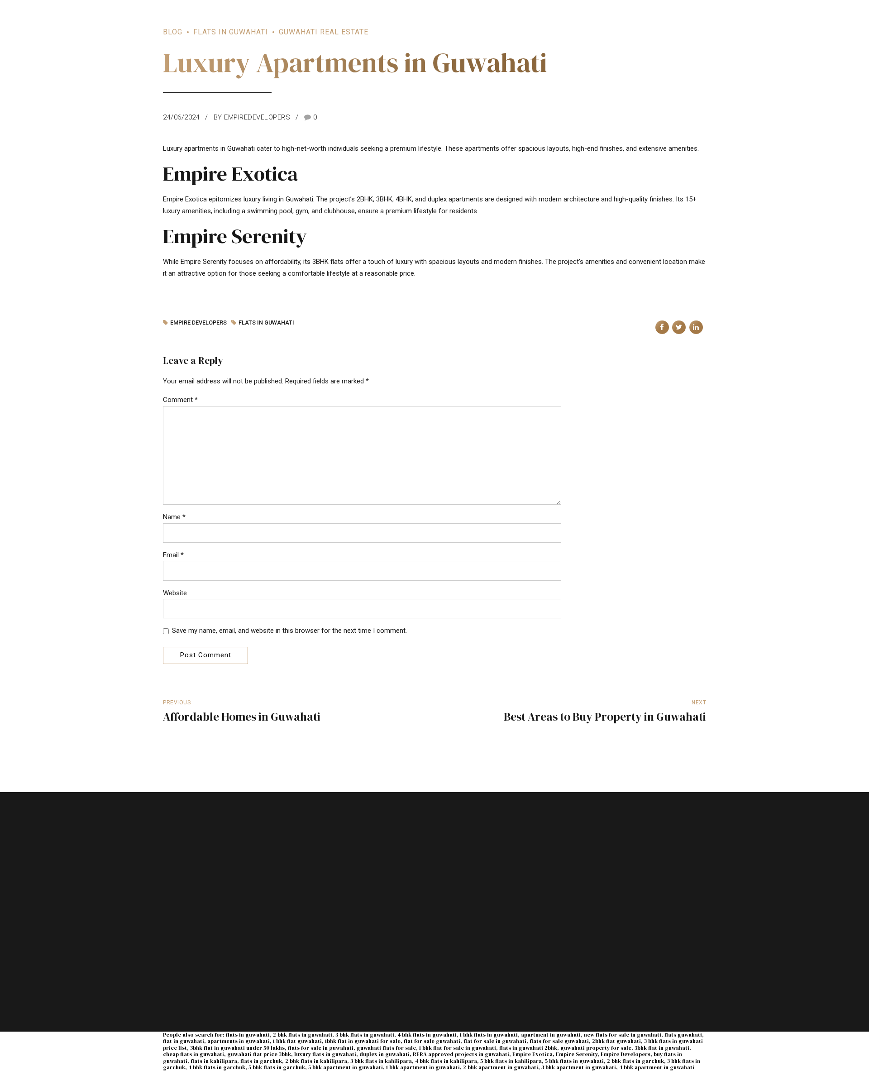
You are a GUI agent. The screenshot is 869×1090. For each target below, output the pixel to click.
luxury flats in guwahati (325, 1054)
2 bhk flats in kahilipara (316, 1061)
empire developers (198, 323)
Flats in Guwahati (230, 32)
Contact (314, 930)
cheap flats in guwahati (193, 1054)
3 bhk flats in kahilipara (381, 1061)
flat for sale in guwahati (494, 1041)
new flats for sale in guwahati (622, 1034)
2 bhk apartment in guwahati (500, 1067)
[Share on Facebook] (662, 327)
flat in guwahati (183, 1041)
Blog (172, 32)
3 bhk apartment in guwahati (578, 1067)
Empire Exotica (532, 1054)
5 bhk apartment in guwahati (345, 1067)
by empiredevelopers (252, 117)
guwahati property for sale (595, 1048)
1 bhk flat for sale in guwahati (457, 1048)
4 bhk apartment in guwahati (656, 1067)
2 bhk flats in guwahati (302, 1034)
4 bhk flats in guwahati (427, 1034)
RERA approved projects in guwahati (461, 1054)
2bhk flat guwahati (616, 1041)
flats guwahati (683, 1034)
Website (175, 593)
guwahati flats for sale (386, 1048)
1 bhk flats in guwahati (489, 1034)
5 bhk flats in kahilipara (511, 1061)
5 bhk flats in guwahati (574, 1061)
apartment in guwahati (551, 1034)
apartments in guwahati (238, 1041)
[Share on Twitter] (679, 327)
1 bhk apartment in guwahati (423, 1067)
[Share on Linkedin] (696, 327)
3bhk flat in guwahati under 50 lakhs (237, 1048)
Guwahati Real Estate (323, 32)
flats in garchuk (261, 1061)
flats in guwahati (266, 323)
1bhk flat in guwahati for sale (363, 1041)
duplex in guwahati (384, 1054)
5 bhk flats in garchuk (276, 1067)
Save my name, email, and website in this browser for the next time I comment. (289, 630)
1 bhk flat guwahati (297, 1041)
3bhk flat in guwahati (662, 1048)
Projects (314, 896)
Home (311, 880)
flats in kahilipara (214, 1061)
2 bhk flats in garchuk (635, 1061)
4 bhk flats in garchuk (216, 1067)
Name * (174, 517)
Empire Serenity (576, 1054)
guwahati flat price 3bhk (259, 1054)
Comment (180, 400)
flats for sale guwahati (559, 1041)
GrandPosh (599, 963)
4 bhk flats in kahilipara (446, 1061)
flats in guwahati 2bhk (528, 1048)
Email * (173, 555)
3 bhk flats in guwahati (364, 1034)
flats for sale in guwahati (320, 1048)
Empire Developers (625, 1054)
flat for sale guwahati (432, 1041)
